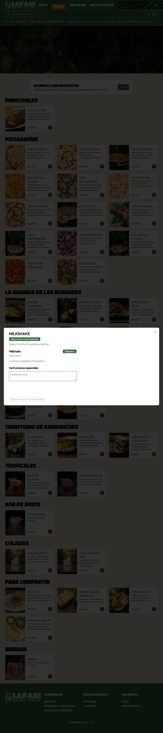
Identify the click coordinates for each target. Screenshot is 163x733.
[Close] (155, 331)
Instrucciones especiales (23, 368)
